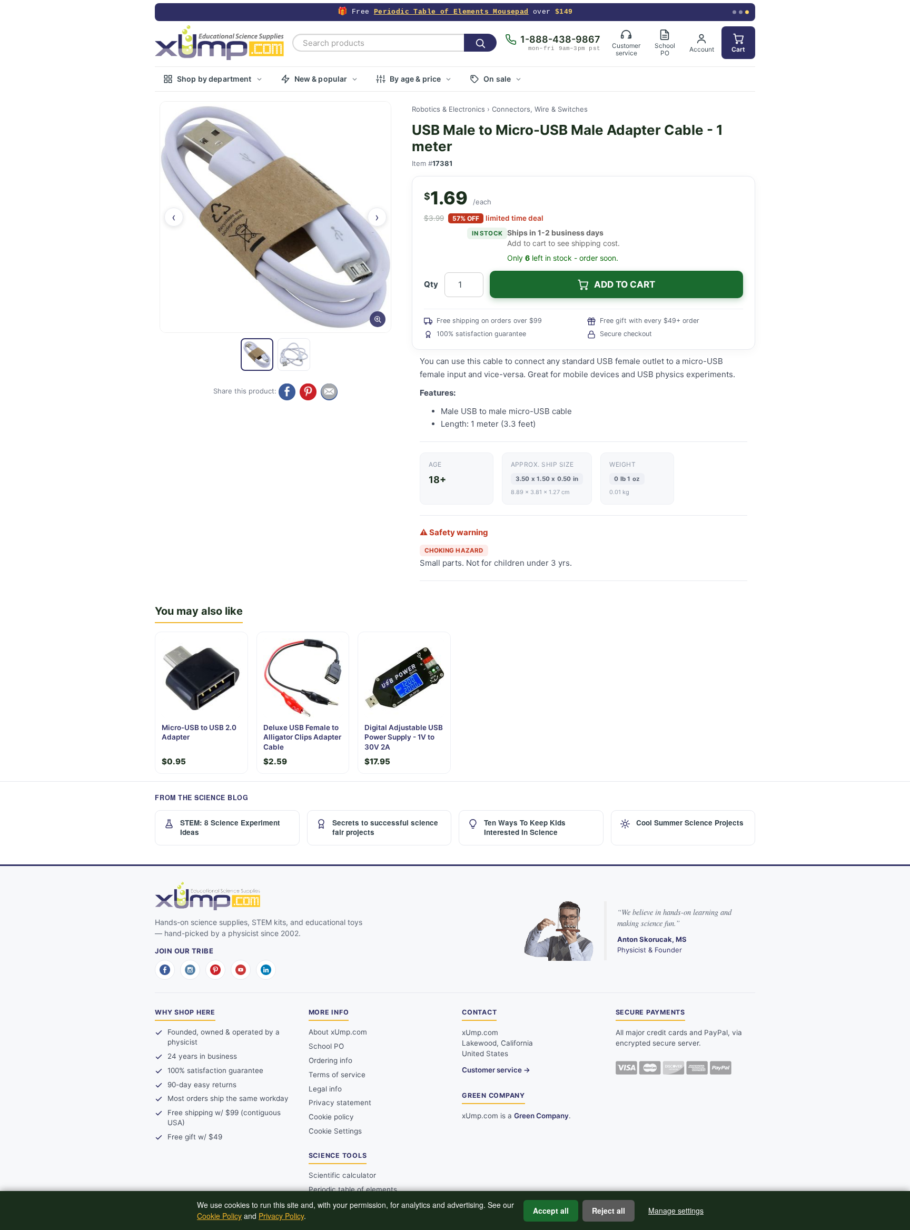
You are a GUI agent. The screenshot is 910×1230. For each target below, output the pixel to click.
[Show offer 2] (741, 12)
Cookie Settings (335, 1131)
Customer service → (496, 1070)
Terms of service (337, 1074)
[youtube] (241, 970)
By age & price (415, 78)
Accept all (551, 1210)
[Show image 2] (294, 354)
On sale (497, 78)
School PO (326, 1046)
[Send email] (329, 391)
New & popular (321, 78)
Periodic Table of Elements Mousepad (451, 12)
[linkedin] (266, 970)
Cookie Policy (219, 1216)
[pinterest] (215, 970)
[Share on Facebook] (287, 391)
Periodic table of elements (353, 1189)
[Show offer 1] (734, 12)
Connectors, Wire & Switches (540, 109)
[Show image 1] (257, 354)
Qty (431, 284)
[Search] (480, 43)
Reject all (608, 1210)
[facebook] (165, 970)
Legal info (325, 1089)
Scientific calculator (342, 1175)
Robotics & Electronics (448, 109)
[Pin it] (308, 391)
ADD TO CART (624, 284)
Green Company (541, 1115)
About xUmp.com (338, 1032)
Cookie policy (331, 1117)
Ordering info (330, 1060)
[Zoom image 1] (275, 217)
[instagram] (190, 970)
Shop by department (214, 78)
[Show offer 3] (747, 12)
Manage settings (676, 1210)
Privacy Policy (281, 1216)
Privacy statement (340, 1102)
